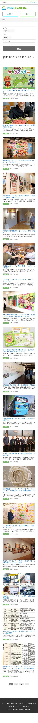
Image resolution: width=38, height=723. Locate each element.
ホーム (3, 704)
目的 (26, 14)
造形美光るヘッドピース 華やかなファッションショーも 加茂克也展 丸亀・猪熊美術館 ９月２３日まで (19, 490)
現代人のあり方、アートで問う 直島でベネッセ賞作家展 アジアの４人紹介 (19, 561)
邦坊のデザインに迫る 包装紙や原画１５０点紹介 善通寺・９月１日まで (19, 196)
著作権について (31, 704)
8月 (24, 57)
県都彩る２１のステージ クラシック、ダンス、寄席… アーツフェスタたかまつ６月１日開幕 (19, 667)
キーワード (6, 41)
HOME (4, 20)
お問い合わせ (22, 704)
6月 (29, 57)
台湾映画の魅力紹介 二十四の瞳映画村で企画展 (19, 385)
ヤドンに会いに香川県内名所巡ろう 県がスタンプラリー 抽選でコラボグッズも (19, 350)
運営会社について (12, 704)
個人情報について (14, 706)
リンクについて (24, 706)
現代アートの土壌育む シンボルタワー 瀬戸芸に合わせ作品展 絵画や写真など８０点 (19, 315)
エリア (9, 14)
